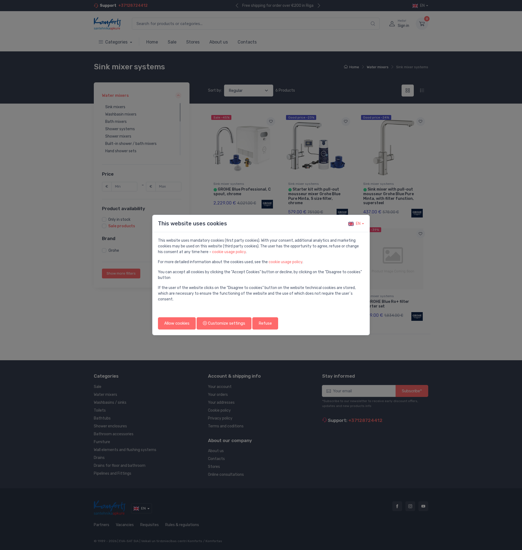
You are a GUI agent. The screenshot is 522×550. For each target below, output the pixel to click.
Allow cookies (176, 323)
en (358, 223)
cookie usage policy (229, 252)
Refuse (265, 323)
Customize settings (226, 323)
